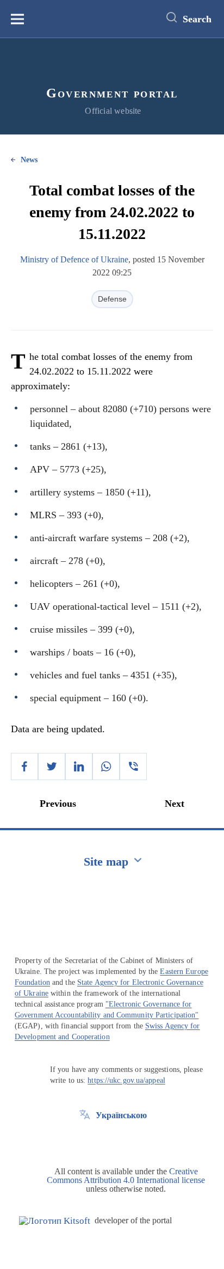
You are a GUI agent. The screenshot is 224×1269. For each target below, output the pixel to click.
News (29, 160)
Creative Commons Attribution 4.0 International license (126, 1176)
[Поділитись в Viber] (133, 766)
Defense (112, 299)
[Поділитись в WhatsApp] (106, 766)
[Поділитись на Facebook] (24, 766)
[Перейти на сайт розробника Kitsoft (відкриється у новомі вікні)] (55, 1220)
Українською (121, 1115)
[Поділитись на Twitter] (52, 766)
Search (197, 19)
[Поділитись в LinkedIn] (79, 766)
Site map (106, 861)
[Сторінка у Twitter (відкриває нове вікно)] (84, 1140)
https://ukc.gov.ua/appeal (126, 1080)
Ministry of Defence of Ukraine (74, 259)
